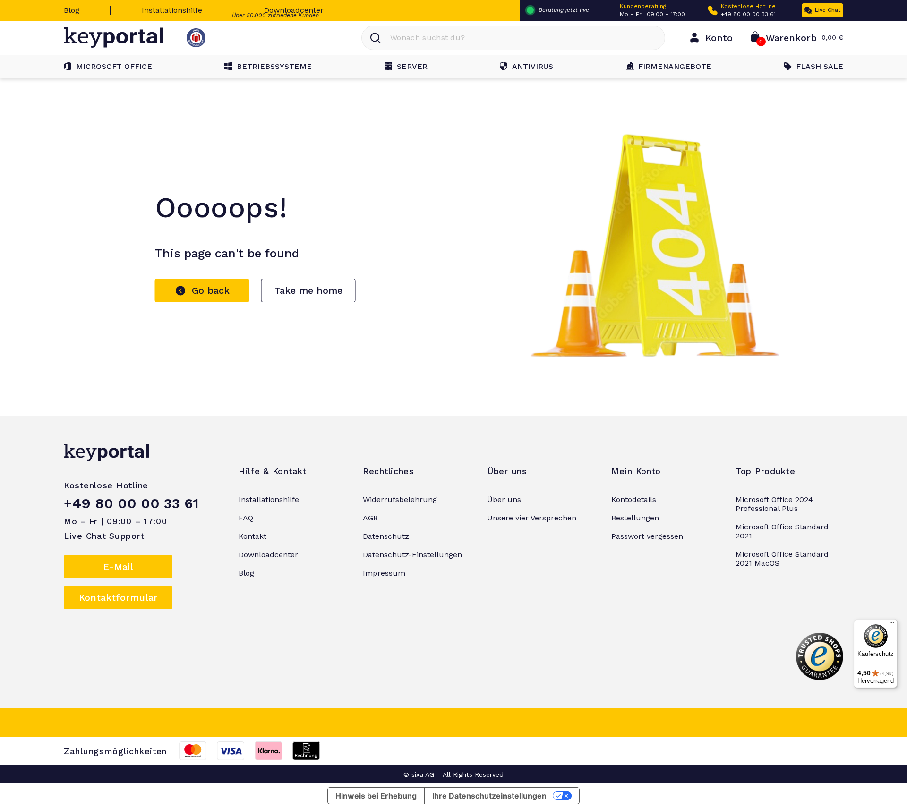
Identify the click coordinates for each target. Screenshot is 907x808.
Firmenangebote (674, 66)
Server (412, 66)
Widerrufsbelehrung (400, 499)
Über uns (504, 499)
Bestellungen (635, 517)
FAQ (246, 517)
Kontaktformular (118, 597)
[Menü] (892, 624)
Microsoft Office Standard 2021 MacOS (782, 559)
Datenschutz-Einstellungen (412, 554)
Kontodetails (633, 499)
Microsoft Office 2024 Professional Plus (774, 504)
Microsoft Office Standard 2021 (782, 531)
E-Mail (118, 566)
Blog (71, 10)
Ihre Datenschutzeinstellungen (489, 795)
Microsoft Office (114, 66)
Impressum (384, 573)
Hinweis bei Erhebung (376, 795)
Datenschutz (386, 536)
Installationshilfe (172, 10)
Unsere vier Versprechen (531, 517)
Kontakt (252, 536)
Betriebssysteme (274, 66)
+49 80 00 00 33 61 (748, 14)
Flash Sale (819, 66)
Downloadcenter (294, 10)
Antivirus (532, 66)
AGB (370, 517)
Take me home (308, 290)
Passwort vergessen (647, 536)
